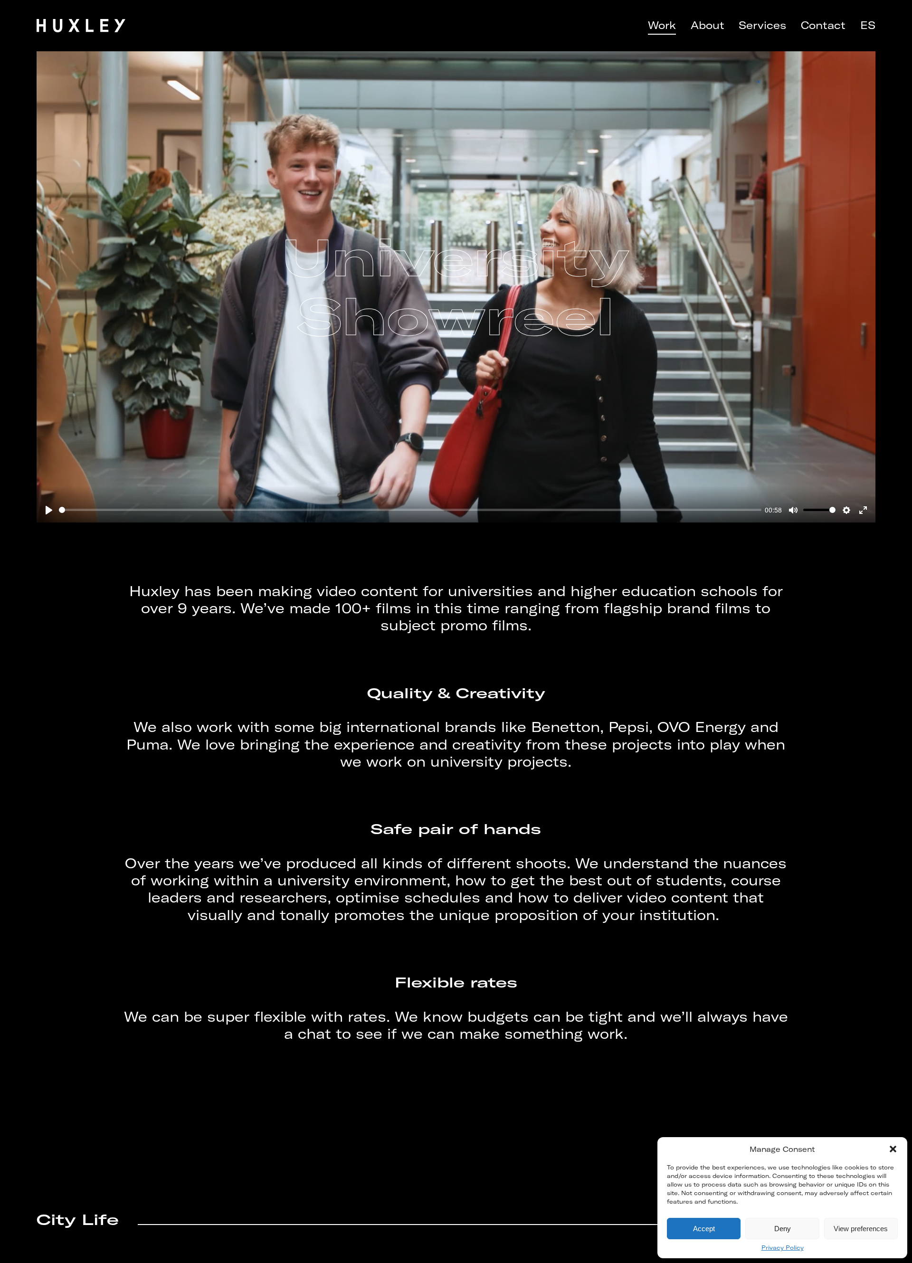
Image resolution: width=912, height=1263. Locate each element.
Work (662, 25)
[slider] (410, 509)
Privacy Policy (782, 1247)
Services (762, 25)
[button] (893, 1149)
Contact (823, 25)
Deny (782, 1229)
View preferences (861, 1229)
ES (867, 25)
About (707, 25)
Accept (704, 1229)
